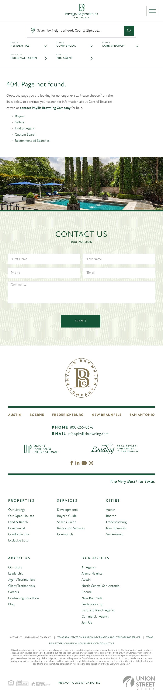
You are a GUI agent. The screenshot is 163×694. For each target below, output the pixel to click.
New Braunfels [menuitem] (116, 528)
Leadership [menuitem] (15, 573)
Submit (80, 321)
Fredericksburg (68, 415)
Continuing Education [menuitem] (23, 598)
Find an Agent (24, 128)
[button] (129, 31)
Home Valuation (24, 58)
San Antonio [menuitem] (114, 534)
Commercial (66, 46)
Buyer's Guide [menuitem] (67, 516)
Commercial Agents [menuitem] (95, 616)
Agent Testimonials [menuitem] (21, 580)
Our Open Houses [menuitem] (21, 516)
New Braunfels (107, 415)
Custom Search (25, 134)
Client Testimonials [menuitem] (21, 586)
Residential (20, 46)
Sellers (19, 122)
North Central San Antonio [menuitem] (100, 586)
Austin (14, 415)
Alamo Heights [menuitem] (92, 573)
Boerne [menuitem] (111, 516)
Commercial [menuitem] (16, 528)
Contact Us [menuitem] (65, 534)
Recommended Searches (32, 141)
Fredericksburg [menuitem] (116, 522)
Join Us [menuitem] (87, 623)
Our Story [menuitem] (15, 567)
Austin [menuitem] (110, 510)
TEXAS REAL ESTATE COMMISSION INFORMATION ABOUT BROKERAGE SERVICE (100, 637)
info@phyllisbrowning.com (88, 434)
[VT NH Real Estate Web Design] (139, 683)
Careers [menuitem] (13, 592)
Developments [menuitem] (67, 510)
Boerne (37, 415)
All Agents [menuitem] (89, 567)
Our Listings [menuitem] (16, 510)
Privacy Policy (69, 683)
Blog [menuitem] (11, 604)
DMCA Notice (90, 683)
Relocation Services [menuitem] (71, 528)
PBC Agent (64, 58)
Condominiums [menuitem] (18, 534)
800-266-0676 (81, 242)
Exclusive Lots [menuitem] (18, 540)
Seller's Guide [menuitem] (66, 522)
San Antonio (142, 415)
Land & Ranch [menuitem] (18, 522)
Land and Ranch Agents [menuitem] (98, 610)
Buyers (19, 116)
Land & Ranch (113, 46)
